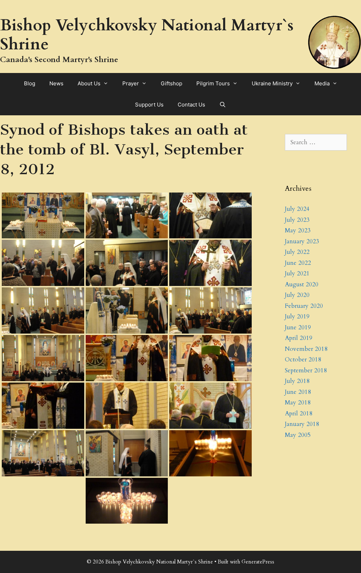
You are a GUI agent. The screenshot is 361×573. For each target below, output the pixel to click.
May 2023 (298, 230)
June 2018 (298, 392)
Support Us (149, 104)
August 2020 (301, 284)
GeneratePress (257, 561)
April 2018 (298, 413)
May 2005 (298, 435)
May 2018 (298, 402)
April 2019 (298, 338)
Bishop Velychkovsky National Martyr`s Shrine (147, 34)
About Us (89, 83)
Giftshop (171, 83)
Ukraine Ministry (272, 83)
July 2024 (297, 209)
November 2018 (306, 349)
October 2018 (303, 359)
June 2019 (298, 327)
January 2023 (302, 241)
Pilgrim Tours (213, 83)
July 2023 (297, 220)
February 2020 (304, 306)
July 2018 (297, 381)
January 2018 (302, 424)
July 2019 (297, 316)
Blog (29, 83)
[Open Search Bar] (222, 104)
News (56, 83)
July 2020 (297, 295)
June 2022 (298, 263)
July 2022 (297, 252)
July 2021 (297, 273)
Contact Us (191, 104)
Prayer (130, 83)
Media (322, 83)
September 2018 (306, 370)
